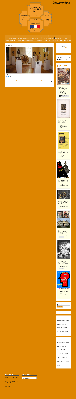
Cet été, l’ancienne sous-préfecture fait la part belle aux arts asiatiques (62, 326)
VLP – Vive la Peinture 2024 (62, 357)
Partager (11, 76)
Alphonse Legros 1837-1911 (65, 40)
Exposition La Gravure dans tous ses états (30, 35)
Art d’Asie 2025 (52, 35)
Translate (65, 59)
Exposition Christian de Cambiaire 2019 (13, 40)
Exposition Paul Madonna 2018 (28, 40)
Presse (15, 35)
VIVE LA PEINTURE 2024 (61, 35)
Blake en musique (44, 35)
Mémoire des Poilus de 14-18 (48, 38)
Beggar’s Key (38, 38)
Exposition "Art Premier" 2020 (61, 38)
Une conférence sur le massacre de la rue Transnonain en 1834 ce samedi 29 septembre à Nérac (63, 363)
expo (20, 35)
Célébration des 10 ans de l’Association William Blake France (21, 38)
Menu (10, 35)
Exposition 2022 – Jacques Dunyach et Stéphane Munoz (47, 40)
